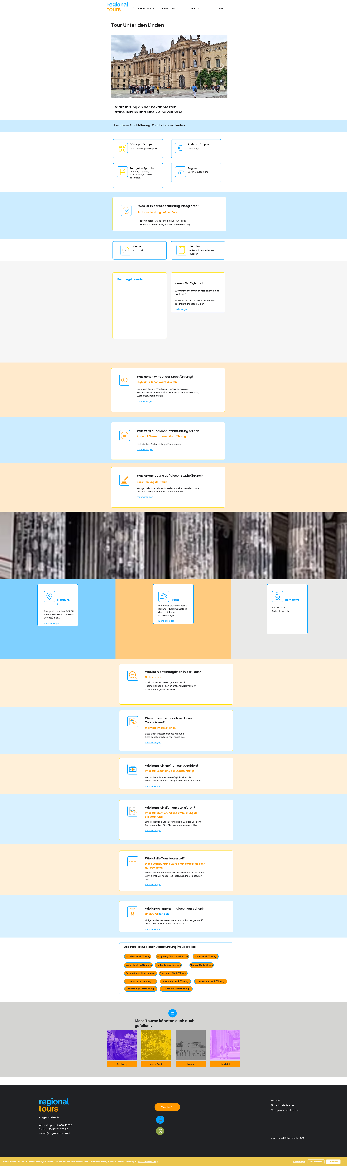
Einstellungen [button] (299, 1161)
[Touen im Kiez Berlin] (156, 1045)
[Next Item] (222, 66)
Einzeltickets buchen (283, 1105)
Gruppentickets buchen (285, 1110)
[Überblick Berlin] (225, 1045)
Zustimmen (333, 1161)
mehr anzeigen (145, 401)
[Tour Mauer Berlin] (191, 1045)
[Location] (172, 1013)
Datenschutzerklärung (148, 1161)
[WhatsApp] (160, 1131)
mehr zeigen (181, 309)
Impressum (277, 1138)
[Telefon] (160, 1120)
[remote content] (137, 308)
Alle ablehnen (316, 1161)
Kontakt (275, 1100)
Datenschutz (291, 1138)
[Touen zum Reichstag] (122, 1045)
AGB (302, 1138)
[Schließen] (343, 1161)
